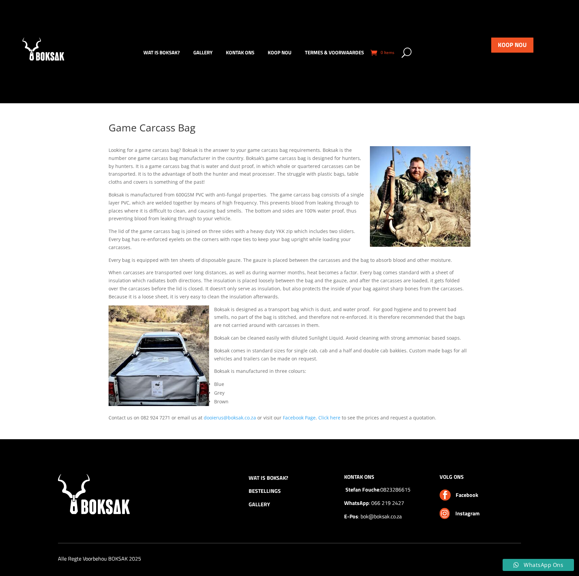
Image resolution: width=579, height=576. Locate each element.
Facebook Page (299, 417)
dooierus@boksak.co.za (230, 417)
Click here (329, 417)
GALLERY (259, 504)
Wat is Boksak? (161, 53)
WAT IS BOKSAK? (268, 478)
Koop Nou (280, 53)
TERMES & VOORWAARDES (334, 53)
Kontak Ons (240, 53)
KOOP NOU (512, 44)
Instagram (467, 513)
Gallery (202, 53)
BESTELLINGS (265, 491)
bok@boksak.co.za (381, 516)
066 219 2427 (387, 503)
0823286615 (395, 489)
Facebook (467, 495)
